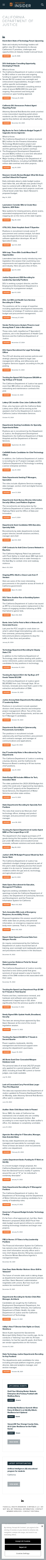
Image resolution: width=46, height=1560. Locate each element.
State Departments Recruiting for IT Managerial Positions (21, 1188)
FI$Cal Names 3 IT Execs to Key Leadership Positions (20, 1240)
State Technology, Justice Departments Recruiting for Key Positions (22, 1355)
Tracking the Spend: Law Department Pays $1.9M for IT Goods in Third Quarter (22, 990)
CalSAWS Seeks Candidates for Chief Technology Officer (22, 453)
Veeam (18, 1433)
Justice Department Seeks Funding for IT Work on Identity (22, 1160)
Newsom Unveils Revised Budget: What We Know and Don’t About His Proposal (23, 176)
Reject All (23, 1547)
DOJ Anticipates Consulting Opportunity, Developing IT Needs (19, 64)
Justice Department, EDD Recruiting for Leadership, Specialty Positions (18, 278)
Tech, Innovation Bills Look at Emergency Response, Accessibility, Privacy (19, 913)
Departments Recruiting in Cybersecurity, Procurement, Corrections (19, 728)
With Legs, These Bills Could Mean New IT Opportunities (19, 253)
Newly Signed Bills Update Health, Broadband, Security (21, 1015)
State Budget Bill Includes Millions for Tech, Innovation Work (20, 778)
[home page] (20, 4)
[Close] (42, 1526)
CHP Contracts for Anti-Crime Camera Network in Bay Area (23, 548)
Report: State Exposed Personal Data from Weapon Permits (19, 938)
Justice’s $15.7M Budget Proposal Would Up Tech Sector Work (22, 856)
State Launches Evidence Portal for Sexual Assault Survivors (19, 963)
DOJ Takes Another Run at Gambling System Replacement (20, 598)
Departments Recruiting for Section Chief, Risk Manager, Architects (21, 1298)
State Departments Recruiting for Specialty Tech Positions (22, 806)
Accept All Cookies (22, 1541)
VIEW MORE (13, 1484)
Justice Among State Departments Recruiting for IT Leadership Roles (22, 701)
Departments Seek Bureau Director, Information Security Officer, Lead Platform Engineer (22, 501)
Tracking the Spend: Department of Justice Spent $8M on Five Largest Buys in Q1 (22, 831)
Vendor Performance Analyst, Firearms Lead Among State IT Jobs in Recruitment (20, 326)
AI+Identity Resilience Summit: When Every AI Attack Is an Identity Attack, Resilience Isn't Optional (22, 1410)
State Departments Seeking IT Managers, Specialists (19, 478)
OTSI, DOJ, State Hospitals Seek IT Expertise (20, 227)
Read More (13, 1442)
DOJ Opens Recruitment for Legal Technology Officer (21, 351)
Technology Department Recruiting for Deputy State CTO (21, 651)
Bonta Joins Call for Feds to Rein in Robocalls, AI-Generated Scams (22, 623)
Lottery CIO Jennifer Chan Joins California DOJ (21, 402)
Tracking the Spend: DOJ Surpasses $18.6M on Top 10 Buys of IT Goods (21, 378)
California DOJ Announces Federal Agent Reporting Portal (19, 106)
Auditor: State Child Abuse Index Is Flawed (19, 1109)
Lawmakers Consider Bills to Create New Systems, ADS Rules (19, 206)
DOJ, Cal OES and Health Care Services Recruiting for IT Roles (18, 301)
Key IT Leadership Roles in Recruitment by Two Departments (21, 753)
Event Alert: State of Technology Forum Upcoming (22, 41)
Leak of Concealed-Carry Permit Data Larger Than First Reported (20, 1085)
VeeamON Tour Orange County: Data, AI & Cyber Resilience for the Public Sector (23, 1426)
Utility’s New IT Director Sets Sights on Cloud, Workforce (21, 1327)
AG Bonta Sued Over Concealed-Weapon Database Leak (19, 1060)
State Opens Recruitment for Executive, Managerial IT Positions (18, 885)
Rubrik (18, 1417)
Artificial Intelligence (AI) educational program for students (22, 1469)
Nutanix (18, 1400)
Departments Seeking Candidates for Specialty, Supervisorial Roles (21, 426)
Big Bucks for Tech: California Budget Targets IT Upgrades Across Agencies (22, 131)
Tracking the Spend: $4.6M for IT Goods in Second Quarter (19, 1038)
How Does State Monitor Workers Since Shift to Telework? (21, 1270)
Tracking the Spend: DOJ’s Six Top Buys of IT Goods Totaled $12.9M (20, 676)
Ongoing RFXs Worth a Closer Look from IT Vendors (20, 576)
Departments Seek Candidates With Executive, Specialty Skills (21, 526)
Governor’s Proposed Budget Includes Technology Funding (23, 1213)
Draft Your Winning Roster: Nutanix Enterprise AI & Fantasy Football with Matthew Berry (22, 1393)
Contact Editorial (31, 1511)
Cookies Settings (23, 1554)
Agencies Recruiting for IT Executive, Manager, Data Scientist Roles (21, 1135)
